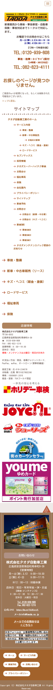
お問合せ (21, 171)
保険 (19, 182)
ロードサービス (29, 150)
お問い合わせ (32, 664)
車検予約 (21, 204)
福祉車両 (21, 177)
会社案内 (21, 188)
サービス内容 (23, 125)
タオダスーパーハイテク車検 (31, 166)
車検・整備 (27, 130)
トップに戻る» (9, 101)
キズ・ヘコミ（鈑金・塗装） (36, 145)
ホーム (11, 655)
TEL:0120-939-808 (31, 52)
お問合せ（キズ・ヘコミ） (35, 219)
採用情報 (21, 161)
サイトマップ (23, 198)
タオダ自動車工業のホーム (22, 119)
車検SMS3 (26, 235)
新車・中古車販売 (30, 135)
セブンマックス (25, 155)
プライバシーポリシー (28, 193)
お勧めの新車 (34, 140)
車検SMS (21, 225)
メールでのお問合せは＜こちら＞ (26, 623)
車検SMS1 (26, 240)
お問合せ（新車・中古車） (35, 214)
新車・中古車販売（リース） (26, 270)
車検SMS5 (26, 230)
